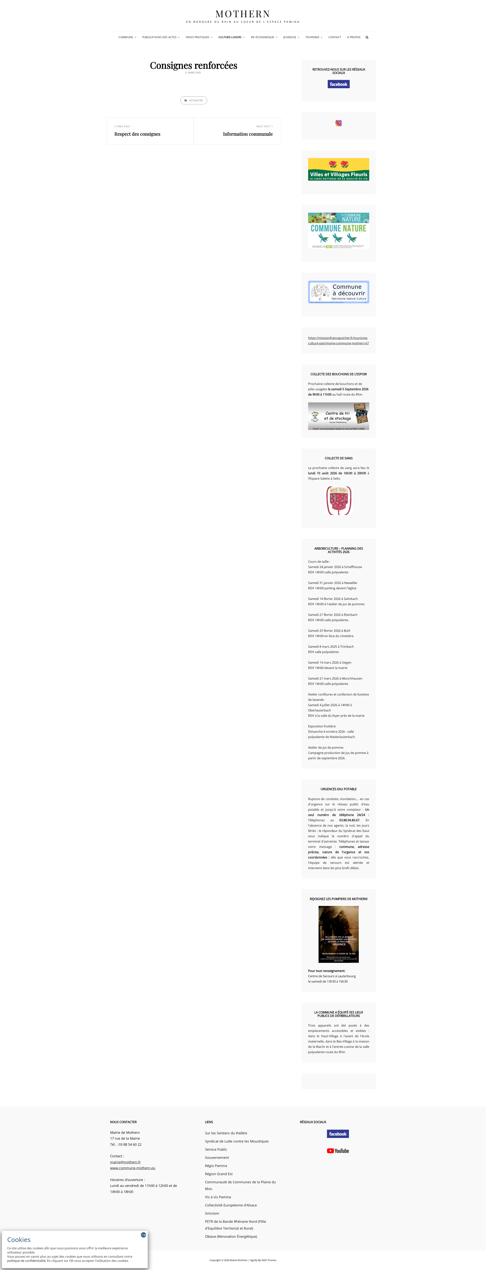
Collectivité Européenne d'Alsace (231, 1205)
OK (144, 1235)
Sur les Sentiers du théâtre (226, 1133)
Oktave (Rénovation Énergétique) (231, 1236)
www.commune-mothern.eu (132, 1168)
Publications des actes (159, 37)
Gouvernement (217, 1157)
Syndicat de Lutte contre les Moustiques (237, 1141)
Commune (125, 37)
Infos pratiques (197, 37)
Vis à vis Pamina (218, 1197)
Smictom (212, 1213)
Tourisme (312, 37)
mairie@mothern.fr (125, 1162)
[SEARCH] (367, 37)
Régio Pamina (216, 1165)
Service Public (216, 1149)
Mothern (243, 13)
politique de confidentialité (26, 1261)
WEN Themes (268, 1260)
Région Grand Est (219, 1174)
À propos (354, 37)
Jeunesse (289, 37)
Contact (334, 37)
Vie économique (262, 37)
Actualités (196, 100)
